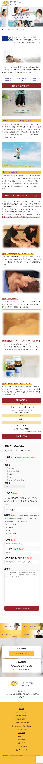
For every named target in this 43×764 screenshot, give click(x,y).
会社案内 (21, 709)
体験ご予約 (21, 743)
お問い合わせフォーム (21, 653)
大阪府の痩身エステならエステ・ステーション (26, 755)
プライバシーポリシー (21, 712)
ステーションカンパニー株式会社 (21, 726)
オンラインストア (21, 750)
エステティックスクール (21, 722)
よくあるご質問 (21, 746)
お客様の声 (21, 740)
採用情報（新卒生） (21, 719)
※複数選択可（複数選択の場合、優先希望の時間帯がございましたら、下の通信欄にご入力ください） (21, 518)
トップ (21, 705)
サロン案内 (21, 733)
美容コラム (21, 736)
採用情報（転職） (21, 716)
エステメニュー (21, 729)
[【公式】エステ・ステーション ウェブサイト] (11, 3)
